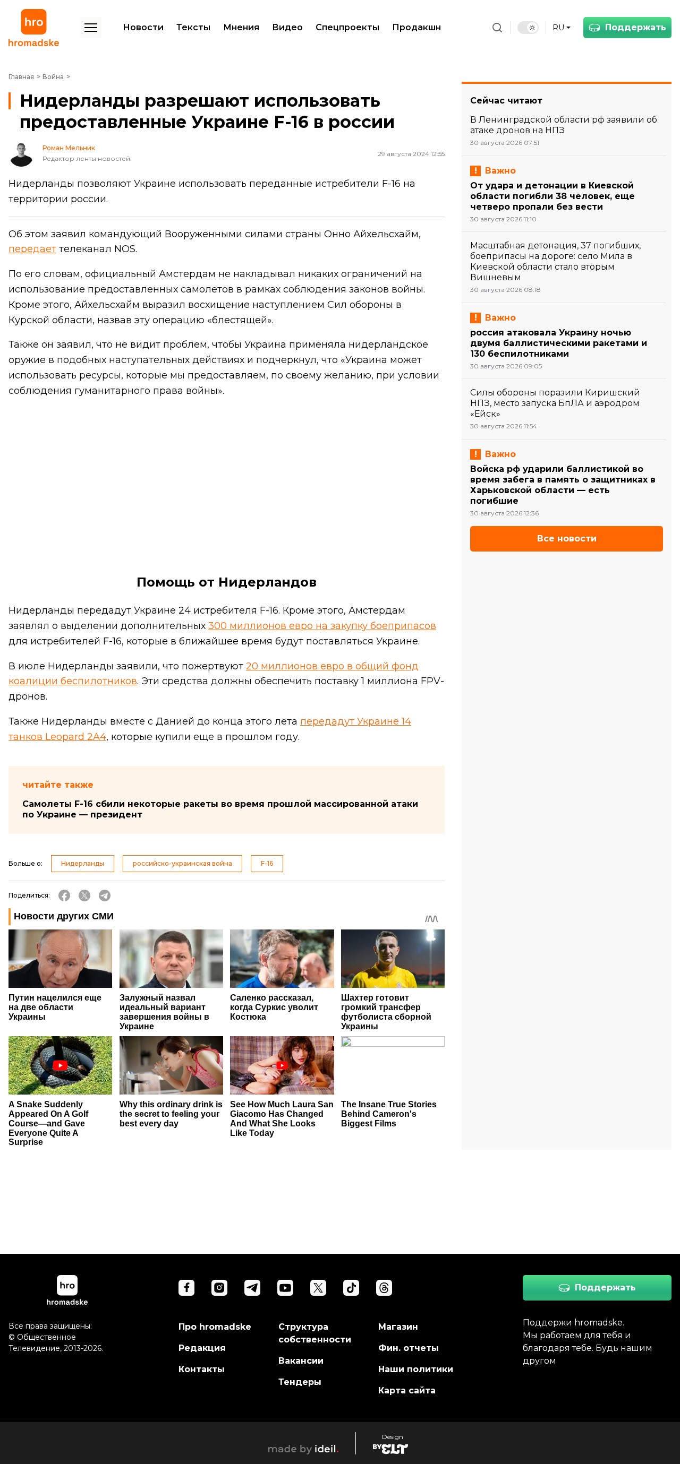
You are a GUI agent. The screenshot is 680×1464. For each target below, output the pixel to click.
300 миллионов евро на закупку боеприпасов (322, 626)
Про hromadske (214, 1327)
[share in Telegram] (104, 895)
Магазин (398, 1327)
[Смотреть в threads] (384, 1288)
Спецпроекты (347, 27)
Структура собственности (314, 1333)
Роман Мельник (68, 148)
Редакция (202, 1348)
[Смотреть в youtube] (285, 1288)
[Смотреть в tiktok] (351, 1288)
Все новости (567, 538)
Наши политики (415, 1369)
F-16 (267, 863)
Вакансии (301, 1361)
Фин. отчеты (408, 1348)
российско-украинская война (182, 863)
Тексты (193, 27)
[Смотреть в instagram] (219, 1288)
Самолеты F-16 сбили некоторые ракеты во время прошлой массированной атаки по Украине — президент (220, 809)
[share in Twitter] (84, 895)
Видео (287, 27)
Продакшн (416, 27)
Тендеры (299, 1382)
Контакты (201, 1369)
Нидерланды (82, 863)
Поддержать (635, 27)
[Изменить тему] (528, 27)
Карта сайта (407, 1390)
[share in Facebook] (64, 895)
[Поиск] (497, 27)
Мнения (241, 27)
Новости (143, 27)
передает (32, 249)
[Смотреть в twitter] (318, 1288)
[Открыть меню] (90, 27)
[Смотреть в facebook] (186, 1288)
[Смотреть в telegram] (252, 1288)
